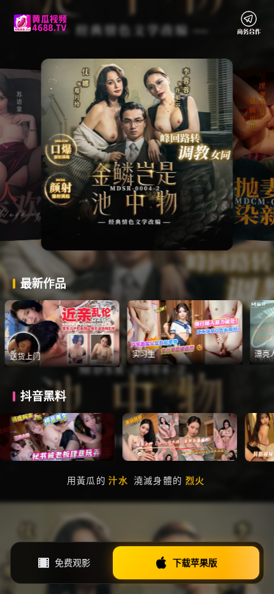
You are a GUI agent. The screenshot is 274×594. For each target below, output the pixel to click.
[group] (79, 333)
